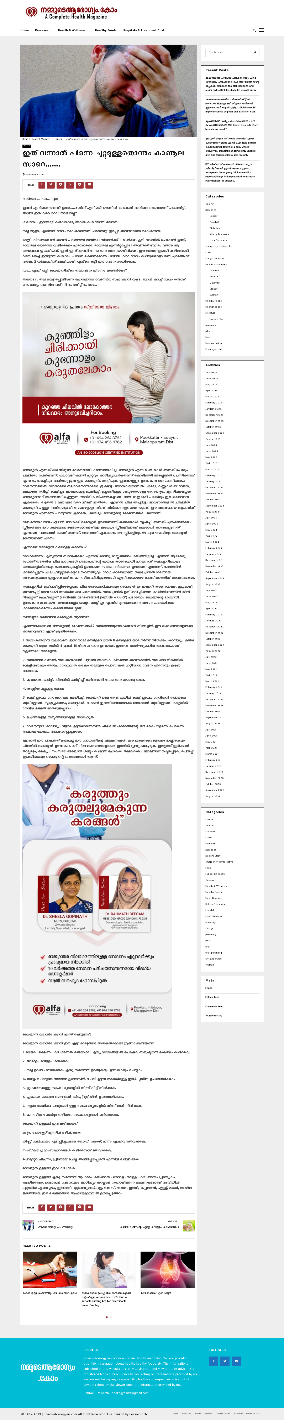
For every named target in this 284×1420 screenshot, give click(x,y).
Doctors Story (217, 320)
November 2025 (214, 422)
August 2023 (212, 585)
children (209, 205)
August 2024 (212, 512)
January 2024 (213, 555)
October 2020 (213, 785)
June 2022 (211, 664)
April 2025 (211, 464)
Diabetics (215, 229)
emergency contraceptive (219, 247)
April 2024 (211, 537)
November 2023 (214, 567)
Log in (208, 989)
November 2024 (214, 494)
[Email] (236, 1361)
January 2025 (213, 482)
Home (24, 30)
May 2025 (211, 458)
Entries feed (212, 998)
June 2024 (211, 524)
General (26, 146)
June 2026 (211, 379)
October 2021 (212, 712)
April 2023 (211, 609)
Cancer (213, 217)
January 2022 (213, 694)
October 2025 (213, 428)
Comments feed (214, 1007)
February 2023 (213, 615)
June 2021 (211, 736)
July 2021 (210, 730)
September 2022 (214, 646)
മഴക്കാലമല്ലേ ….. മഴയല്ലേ (55, 1227)
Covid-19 (215, 223)
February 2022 (213, 688)
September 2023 (214, 579)
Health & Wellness (71, 30)
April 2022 (211, 676)
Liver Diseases (218, 241)
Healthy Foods (105, 30)
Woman (214, 295)
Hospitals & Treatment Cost (143, 30)
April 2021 (211, 748)
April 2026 (211, 391)
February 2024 (213, 549)
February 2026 (213, 403)
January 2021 (213, 767)
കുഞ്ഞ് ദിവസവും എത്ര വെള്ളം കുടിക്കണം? (149, 1227)
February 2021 (213, 761)
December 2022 (214, 627)
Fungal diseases (215, 259)
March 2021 (211, 754)
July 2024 (211, 518)
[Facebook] (213, 1361)
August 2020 (213, 797)
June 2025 (211, 452)
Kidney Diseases (219, 235)
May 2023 (211, 603)
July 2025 (211, 446)
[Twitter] (225, 1361)
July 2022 (211, 658)
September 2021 (214, 718)
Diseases (41, 30)
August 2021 (212, 724)
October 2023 (212, 573)
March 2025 (212, 470)
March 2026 (212, 397)
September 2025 (214, 434)
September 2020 (214, 791)
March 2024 (212, 543)
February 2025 (213, 476)
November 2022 (214, 634)
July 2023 (210, 591)
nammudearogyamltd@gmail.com (124, 1394)
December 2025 (214, 416)
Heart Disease (213, 307)
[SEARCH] (255, 53)
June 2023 (211, 597)
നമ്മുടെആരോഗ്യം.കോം (48, 1374)
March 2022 (212, 682)
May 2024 (211, 530)
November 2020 (214, 779)
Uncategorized (213, 350)
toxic (207, 338)
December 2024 (214, 488)
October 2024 (213, 500)
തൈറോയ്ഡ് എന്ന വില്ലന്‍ (156, 1294)
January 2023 (213, 621)
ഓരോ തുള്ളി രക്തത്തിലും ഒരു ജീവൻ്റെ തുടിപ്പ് (50, 1294)
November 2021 (214, 706)
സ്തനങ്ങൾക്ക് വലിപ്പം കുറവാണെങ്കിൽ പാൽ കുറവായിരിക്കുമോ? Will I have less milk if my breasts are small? (231, 126)
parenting (210, 326)
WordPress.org (213, 1016)
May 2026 (211, 385)
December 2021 (214, 700)
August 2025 (212, 440)
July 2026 (211, 373)
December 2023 (214, 561)
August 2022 (212, 652)
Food (208, 253)
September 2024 (214, 506)
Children (214, 271)
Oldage (214, 289)
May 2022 (211, 670)
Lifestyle (210, 313)
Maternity (215, 283)
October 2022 (213, 640)
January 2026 (213, 410)
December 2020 (214, 773)
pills (207, 332)
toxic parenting (213, 344)
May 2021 (210, 742)
